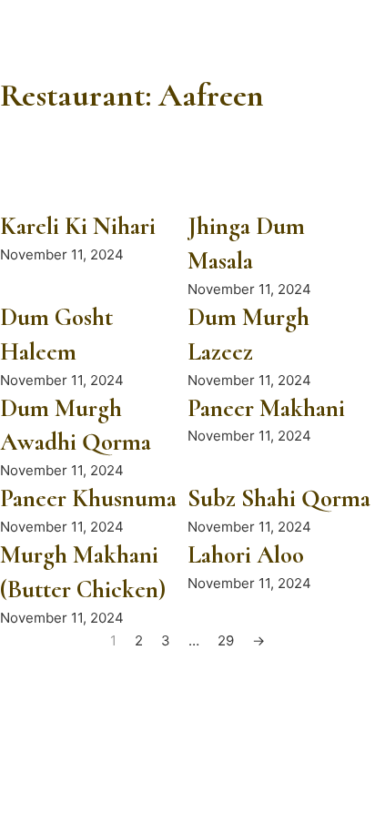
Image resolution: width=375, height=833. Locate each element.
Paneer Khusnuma (88, 498)
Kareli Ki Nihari (78, 226)
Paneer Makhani (266, 408)
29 (226, 640)
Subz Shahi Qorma (279, 498)
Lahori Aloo (246, 555)
